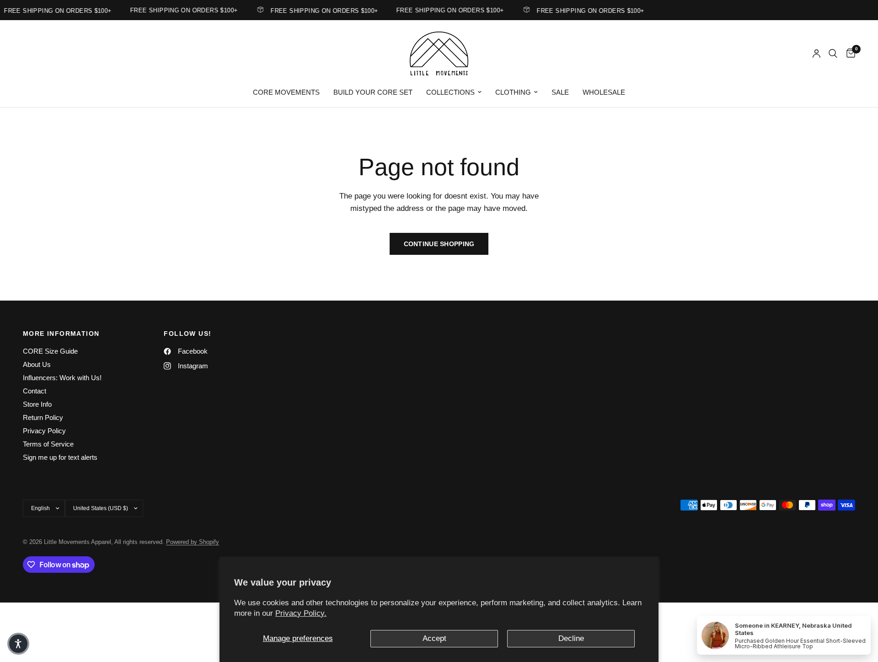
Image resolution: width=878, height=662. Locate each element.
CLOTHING (513, 92)
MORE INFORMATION (61, 333)
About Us (37, 364)
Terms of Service (48, 444)
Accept (434, 638)
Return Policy (43, 417)
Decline (571, 638)
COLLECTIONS (450, 92)
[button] (18, 644)
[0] (848, 53)
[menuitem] (286, 92)
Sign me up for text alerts (60, 457)
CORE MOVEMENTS (286, 92)
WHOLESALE (604, 92)
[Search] (833, 53)
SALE (560, 92)
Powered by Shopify (192, 541)
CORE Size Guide (50, 351)
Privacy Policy (44, 431)
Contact (34, 391)
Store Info (37, 404)
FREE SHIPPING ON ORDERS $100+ (320, 10)
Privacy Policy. (301, 613)
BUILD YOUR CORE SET (372, 92)
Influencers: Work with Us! (62, 378)
